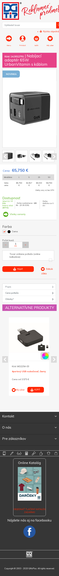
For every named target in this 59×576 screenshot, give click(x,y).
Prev (5, 156)
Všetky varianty (17, 214)
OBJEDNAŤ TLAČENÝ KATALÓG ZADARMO (30, 510)
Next (54, 156)
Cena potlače (12, 292)
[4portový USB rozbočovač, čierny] (29, 338)
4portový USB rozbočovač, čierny (29, 371)
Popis (8, 286)
